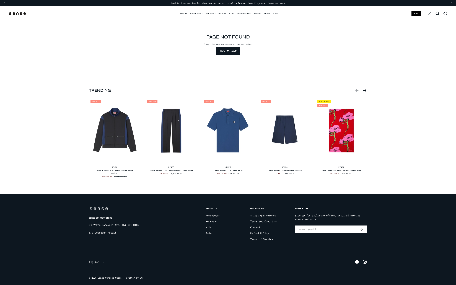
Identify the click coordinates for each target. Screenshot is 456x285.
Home (416, 13)
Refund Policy (259, 233)
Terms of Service (261, 239)
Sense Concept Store (109, 277)
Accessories (244, 13)
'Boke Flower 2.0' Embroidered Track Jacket (114, 171)
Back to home (228, 51)
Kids (231, 13)
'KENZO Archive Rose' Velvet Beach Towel (341, 170)
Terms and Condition (263, 221)
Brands (257, 13)
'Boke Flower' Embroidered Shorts (285, 170)
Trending (100, 90)
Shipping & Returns (263, 215)
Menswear (211, 13)
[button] (445, 13)
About (267, 13)
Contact (255, 227)
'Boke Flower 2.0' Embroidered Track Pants (171, 170)
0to (142, 277)
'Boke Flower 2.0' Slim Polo (228, 170)
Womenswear (196, 13)
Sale (275, 13)
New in (183, 13)
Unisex (222, 13)
